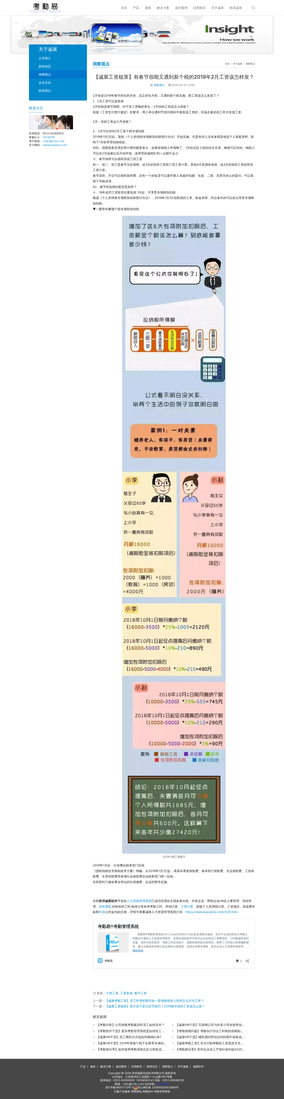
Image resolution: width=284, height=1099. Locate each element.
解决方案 (163, 8)
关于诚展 (217, 8)
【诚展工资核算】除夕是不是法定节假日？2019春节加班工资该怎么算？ (155, 1006)
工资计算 (187, 906)
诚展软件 (198, 1066)
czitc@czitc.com (53, 141)
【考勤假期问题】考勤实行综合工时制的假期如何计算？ (210, 1031)
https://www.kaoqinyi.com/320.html (211, 912)
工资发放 (126, 993)
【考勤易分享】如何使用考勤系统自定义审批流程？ (131, 1049)
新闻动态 (45, 66)
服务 (148, 8)
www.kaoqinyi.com (55, 145)
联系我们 (45, 91)
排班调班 (105, 906)
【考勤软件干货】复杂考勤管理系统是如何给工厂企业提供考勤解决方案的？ (131, 1031)
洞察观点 (159, 85)
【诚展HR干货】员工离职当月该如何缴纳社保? (129, 1037)
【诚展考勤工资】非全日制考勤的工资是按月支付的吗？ (210, 1043)
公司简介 (45, 58)
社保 (102, 912)
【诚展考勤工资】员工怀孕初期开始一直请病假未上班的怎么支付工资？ (154, 1001)
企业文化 (45, 82)
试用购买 (199, 8)
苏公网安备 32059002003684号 (158, 1087)
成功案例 (181, 8)
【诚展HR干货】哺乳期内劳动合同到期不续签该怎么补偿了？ (210, 1037)
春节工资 (140, 993)
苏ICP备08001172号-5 (119, 1087)
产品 (136, 8)
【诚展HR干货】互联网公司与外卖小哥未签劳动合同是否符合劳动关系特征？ (210, 1025)
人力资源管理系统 (139, 901)
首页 (124, 8)
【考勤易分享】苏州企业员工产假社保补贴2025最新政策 (210, 1049)
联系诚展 (236, 8)
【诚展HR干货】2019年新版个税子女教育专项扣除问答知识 (131, 1043)
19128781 (49, 137)
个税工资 (112, 993)
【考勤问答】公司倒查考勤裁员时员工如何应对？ (131, 1025)
